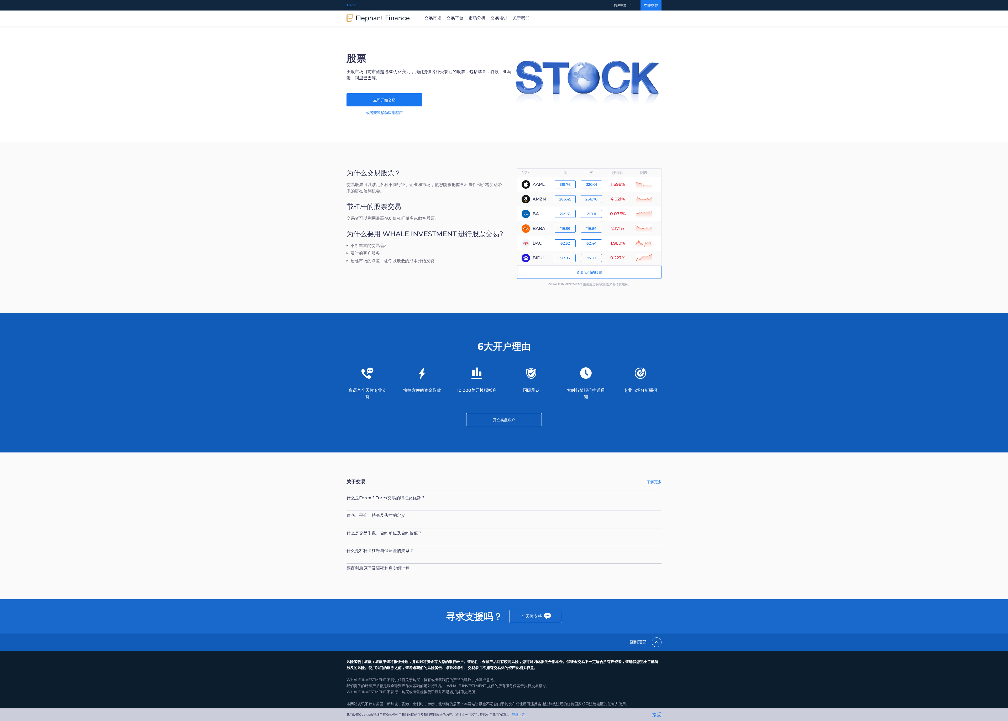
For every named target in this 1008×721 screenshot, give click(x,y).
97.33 (591, 258)
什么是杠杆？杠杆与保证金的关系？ (380, 550)
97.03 (565, 258)
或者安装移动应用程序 (384, 112)
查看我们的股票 (589, 272)
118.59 (565, 228)
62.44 (591, 243)
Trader (351, 5)
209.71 (565, 214)
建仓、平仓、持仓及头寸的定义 (375, 515)
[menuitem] (627, 5)
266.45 (565, 199)
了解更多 (654, 482)
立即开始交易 (384, 100)
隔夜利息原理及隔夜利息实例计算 (378, 568)
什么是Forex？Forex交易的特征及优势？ (385, 497)
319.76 (565, 184)
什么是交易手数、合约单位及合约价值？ (384, 533)
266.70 (591, 199)
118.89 (591, 228)
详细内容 (518, 715)
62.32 (565, 243)
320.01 (591, 184)
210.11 (591, 214)
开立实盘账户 (504, 420)
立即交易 (651, 5)
